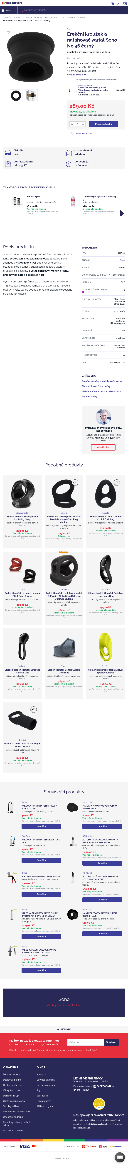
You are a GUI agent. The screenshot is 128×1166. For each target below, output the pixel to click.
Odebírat (111, 1042)
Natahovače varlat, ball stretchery (101, 391)
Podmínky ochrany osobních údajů (17, 1123)
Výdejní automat (11, 1090)
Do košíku (41, 826)
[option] (36, 205)
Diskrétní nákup (11, 1095)
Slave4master (44, 1101)
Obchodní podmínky (13, 1117)
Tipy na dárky (89, 396)
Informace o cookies (13, 1130)
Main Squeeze (85, 85)
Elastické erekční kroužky (74, 18)
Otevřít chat (103, 447)
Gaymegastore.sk (45, 1080)
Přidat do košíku (103, 124)
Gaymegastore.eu (46, 1085)
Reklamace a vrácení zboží (16, 1111)
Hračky (17, 18)
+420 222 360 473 (104, 437)
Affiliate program (45, 1106)
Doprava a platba (12, 1080)
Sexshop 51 (42, 1095)
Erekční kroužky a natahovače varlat (41, 18)
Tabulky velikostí (11, 1106)
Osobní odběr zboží (13, 1085)
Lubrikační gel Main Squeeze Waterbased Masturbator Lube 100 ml (93, 90)
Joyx (39, 1090)
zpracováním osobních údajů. (84, 1050)
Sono (69, 29)
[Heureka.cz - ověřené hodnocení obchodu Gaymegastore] (99, 1109)
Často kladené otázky (14, 1101)
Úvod (5, 18)
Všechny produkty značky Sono (64, 1005)
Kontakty (41, 1074)
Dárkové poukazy (12, 1074)
